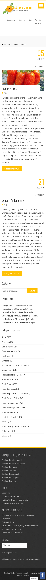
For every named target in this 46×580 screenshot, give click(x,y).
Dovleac (5, 360)
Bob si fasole (7, 346)
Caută (32, 290)
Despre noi (6, 493)
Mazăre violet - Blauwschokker (15, 365)
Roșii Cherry (7, 384)
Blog (5, 93)
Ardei (4, 337)
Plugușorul (6, 519)
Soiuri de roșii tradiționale (13, 426)
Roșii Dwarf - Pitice (10, 398)
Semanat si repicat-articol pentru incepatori (19, 515)
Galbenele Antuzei (9, 522)
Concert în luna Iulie (13, 200)
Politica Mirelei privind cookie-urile (15, 500)
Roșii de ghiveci (9, 389)
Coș (30, 20)
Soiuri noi (6, 431)
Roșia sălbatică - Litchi (12, 374)
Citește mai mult (11, 168)
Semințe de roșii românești (12, 460)
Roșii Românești (9, 417)
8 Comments (40, 66)
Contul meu (11, 20)
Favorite (38, 20)
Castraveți (6, 356)
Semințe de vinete (9, 481)
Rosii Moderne (8, 412)
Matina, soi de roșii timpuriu (12, 532)
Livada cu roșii (10, 88)
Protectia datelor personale (12, 503)
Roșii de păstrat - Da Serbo (14, 393)
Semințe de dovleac (9, 467)
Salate (5, 421)
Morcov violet (8, 370)
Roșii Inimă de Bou (10, 403)
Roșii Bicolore (8, 379)
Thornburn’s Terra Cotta (11, 529)
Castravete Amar (9, 351)
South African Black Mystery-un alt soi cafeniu (20, 525)
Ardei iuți (6, 342)
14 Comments (40, 195)
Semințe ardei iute (9, 470)
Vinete (5, 435)
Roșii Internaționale (10, 407)
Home (4, 44)
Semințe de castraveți (10, 474)
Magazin (38, 23)
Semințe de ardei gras (10, 477)
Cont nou (22, 20)
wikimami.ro (6, 559)
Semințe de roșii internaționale (13, 463)
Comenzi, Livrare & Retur (11, 496)
